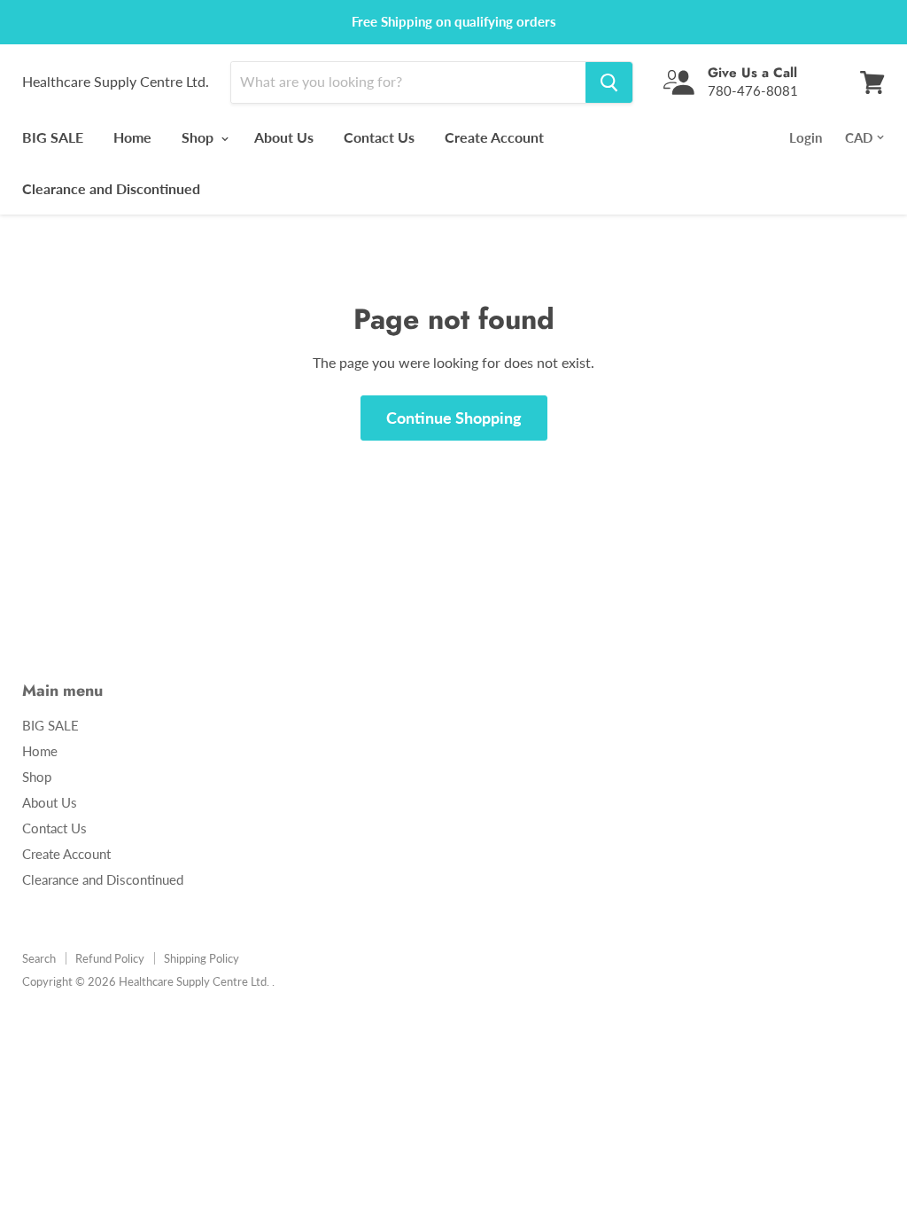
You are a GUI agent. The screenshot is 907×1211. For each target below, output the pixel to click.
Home (132, 137)
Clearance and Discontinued (111, 188)
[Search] (608, 82)
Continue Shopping (454, 417)
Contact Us (379, 137)
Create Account (494, 137)
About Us (284, 137)
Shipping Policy (201, 958)
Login (805, 137)
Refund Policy (109, 958)
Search (39, 958)
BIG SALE (52, 137)
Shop (199, 137)
